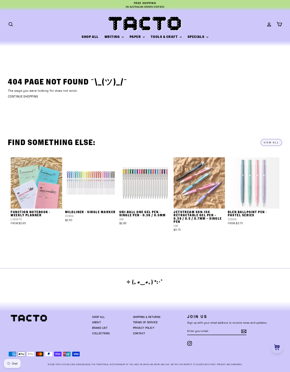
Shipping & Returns (147, 317)
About (96, 322)
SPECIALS (196, 37)
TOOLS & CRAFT (165, 37)
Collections (101, 333)
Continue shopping (23, 96)
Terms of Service (145, 322)
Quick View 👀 (37, 203)
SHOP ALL (90, 37)
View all (271, 142)
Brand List (100, 328)
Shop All (98, 317)
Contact (139, 333)
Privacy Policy (143, 328)
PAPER (136, 37)
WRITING (113, 37)
